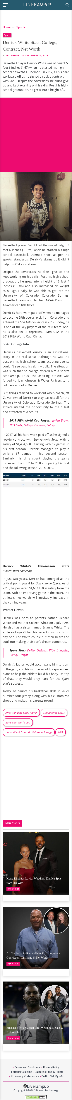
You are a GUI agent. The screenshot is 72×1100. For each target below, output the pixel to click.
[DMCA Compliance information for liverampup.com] (36, 1097)
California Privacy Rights (49, 1071)
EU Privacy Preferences (25, 1076)
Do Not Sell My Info (53, 1076)
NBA (60, 732)
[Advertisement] (36, 132)
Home (7, 27)
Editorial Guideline (21, 1071)
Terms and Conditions (27, 1067)
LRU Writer (12, 55)
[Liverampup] (37, 4)
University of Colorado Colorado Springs (29, 732)
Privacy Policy (51, 1067)
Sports (20, 27)
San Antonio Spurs (54, 712)
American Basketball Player (21, 712)
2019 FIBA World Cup (18, 722)
